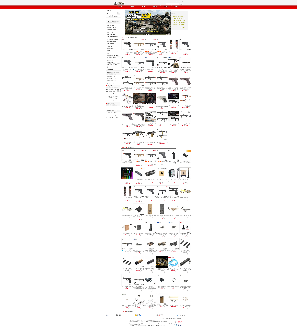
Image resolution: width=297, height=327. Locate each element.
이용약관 (168, 318)
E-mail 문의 (113, 100)
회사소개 (163, 318)
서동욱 (157, 320)
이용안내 (180, 318)
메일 (133, 325)
